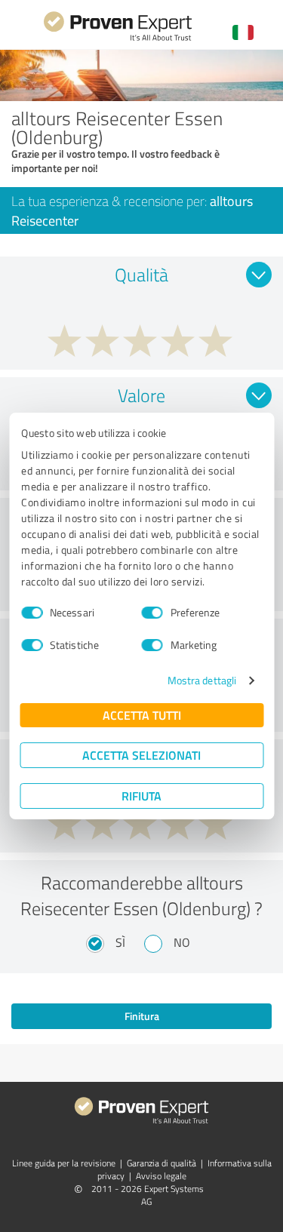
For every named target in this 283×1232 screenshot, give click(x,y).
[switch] (152, 613)
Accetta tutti (142, 715)
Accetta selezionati (141, 754)
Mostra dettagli (202, 680)
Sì (120, 942)
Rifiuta (141, 795)
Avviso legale (161, 1175)
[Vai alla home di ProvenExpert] (118, 39)
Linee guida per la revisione (63, 1163)
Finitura (142, 1016)
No (182, 942)
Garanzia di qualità (161, 1163)
